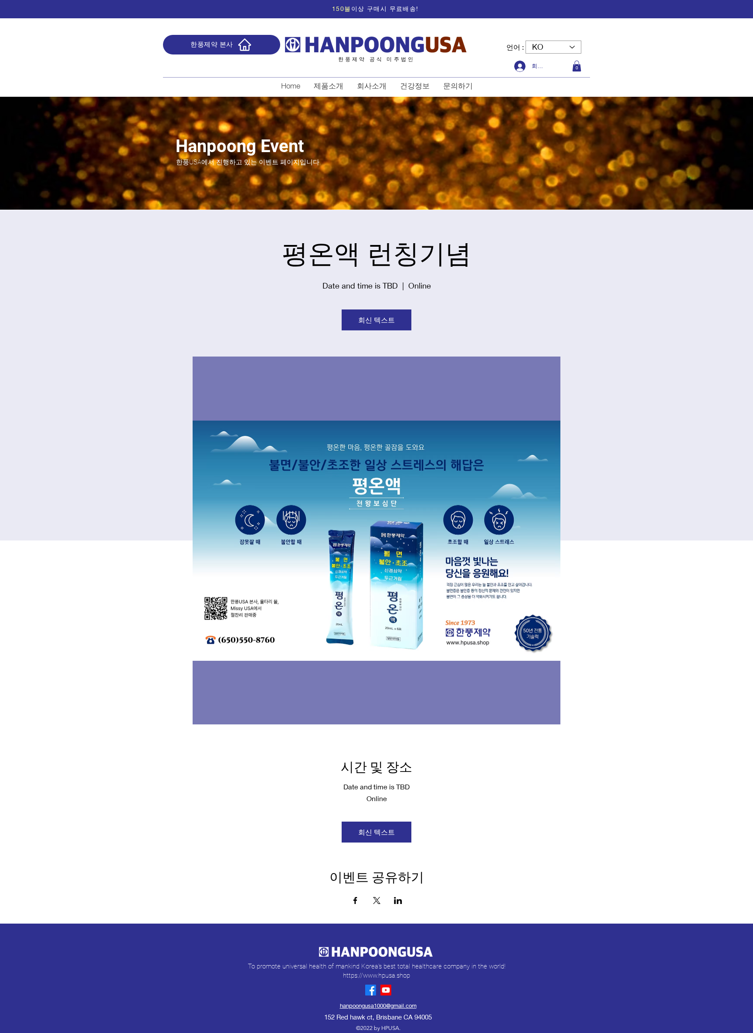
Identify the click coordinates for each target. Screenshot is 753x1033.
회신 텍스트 (376, 320)
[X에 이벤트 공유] (377, 900)
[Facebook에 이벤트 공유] (355, 900)
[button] (576, 66)
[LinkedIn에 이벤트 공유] (398, 900)
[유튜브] (385, 990)
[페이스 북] (370, 990)
